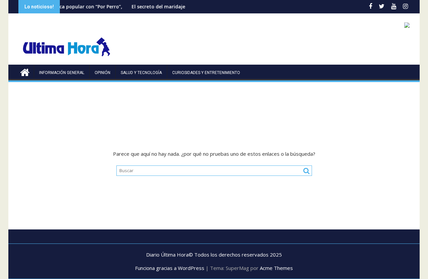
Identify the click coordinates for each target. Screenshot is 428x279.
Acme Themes (276, 268)
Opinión (102, 72)
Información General (61, 72)
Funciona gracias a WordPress (169, 268)
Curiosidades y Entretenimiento (206, 72)
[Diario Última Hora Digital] (25, 71)
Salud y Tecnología (141, 72)
